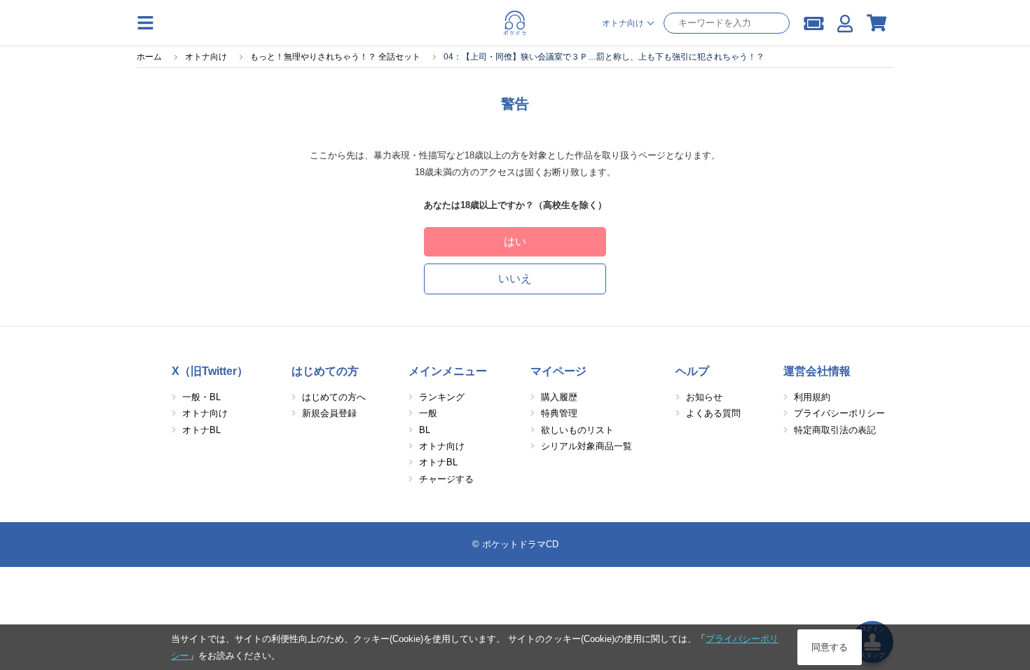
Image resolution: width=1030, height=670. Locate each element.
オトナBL (201, 430)
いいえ (515, 279)
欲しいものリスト (577, 430)
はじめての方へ (334, 397)
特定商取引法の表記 (835, 430)
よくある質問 (713, 413)
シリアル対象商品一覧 (586, 446)
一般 (428, 413)
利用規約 (812, 397)
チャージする (446, 479)
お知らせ (704, 397)
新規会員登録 (329, 413)
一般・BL (201, 397)
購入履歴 (559, 397)
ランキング (442, 397)
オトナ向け (205, 413)
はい (515, 241)
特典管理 (559, 413)
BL (424, 430)
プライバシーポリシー (839, 413)
